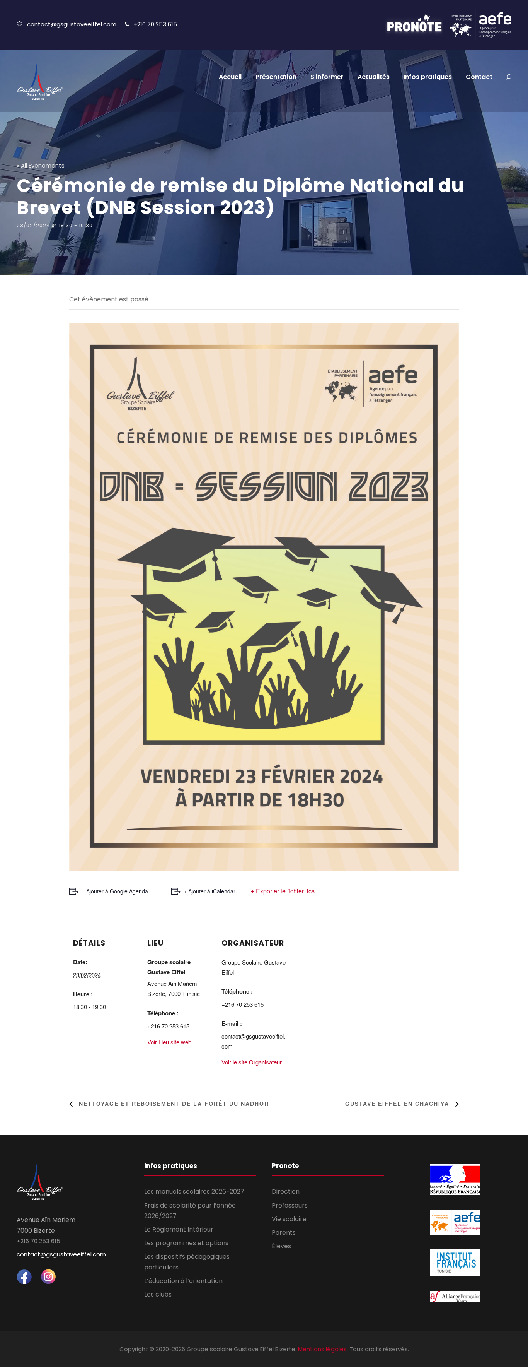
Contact (479, 76)
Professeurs (290, 1205)
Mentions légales (322, 1349)
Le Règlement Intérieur (178, 1229)
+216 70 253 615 (155, 24)
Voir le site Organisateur (251, 1062)
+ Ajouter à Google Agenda (115, 891)
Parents (284, 1232)
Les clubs (158, 1294)
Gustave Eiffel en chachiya (398, 1103)
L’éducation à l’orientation (183, 1280)
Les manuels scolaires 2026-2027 (194, 1191)
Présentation (275, 76)
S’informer (327, 76)
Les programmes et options (186, 1243)
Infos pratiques (428, 76)
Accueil (230, 76)
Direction (286, 1191)
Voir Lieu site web (169, 1042)
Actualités (374, 76)
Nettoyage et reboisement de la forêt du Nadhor (173, 1103)
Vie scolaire (289, 1219)
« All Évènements (41, 165)
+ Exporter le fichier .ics (283, 890)
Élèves (281, 1246)
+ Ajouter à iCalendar (209, 891)
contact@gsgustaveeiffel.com (61, 1254)
